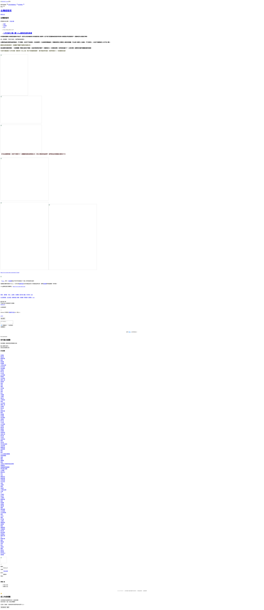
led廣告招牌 (3, 489)
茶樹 (2, 543)
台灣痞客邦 (6, 10)
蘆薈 (2, 540)
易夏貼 (30, 297)
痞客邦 (10, 312)
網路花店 (3, 476)
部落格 (5, 25)
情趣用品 (3, 522)
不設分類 (12, 21)
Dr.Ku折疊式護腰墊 (5, 453)
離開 (8, 607)
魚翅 (2, 401)
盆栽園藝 (3, 449)
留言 (13, 312)
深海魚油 (3, 439)
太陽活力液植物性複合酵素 (7, 463)
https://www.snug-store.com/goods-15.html (10, 272)
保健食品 (3, 432)
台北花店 (3, 481)
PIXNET (121, 590)
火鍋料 (13, 294)
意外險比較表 (4, 444)
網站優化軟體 (4, 468)
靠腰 (2, 457)
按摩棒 (2, 524)
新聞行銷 (3, 538)
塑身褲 (2, 551)
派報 (2, 483)
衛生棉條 (3, 532)
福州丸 (2, 398)
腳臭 (18, 297)
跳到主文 (3, 14)
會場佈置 (3, 480)
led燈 (2, 491)
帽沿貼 (2, 356)
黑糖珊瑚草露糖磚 (5, 467)
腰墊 (2, 458)
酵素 (2, 440)
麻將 (2, 514)
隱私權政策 (140, 590)
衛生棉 (2, 530)
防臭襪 (2, 363)
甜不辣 (21, 294)
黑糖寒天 (3, 465)
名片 (4, 27)
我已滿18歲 (3, 607)
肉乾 (2, 391)
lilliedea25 (3, 304)
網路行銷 (3, 535)
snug (33, 297)
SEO (2, 473)
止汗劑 (2, 373)
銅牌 (2, 486)
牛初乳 (2, 437)
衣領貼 (2, 355)
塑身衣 (2, 550)
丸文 (32, 294)
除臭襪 (10, 281)
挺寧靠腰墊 (3, 455)
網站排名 (3, 472)
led (1, 492)
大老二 (2, 515)
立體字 (2, 484)
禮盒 (24, 294)
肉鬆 (2, 385)
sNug (3, 281)
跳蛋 (2, 525)
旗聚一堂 (3, 380)
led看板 (2, 497)
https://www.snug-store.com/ (19, 286)
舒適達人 (3, 534)
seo (1, 537)
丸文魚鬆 (3, 510)
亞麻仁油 (3, 434)
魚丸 (9, 294)
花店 (2, 475)
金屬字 (2, 488)
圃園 (2, 548)
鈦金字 (2, 496)
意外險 (2, 442)
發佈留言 (3, 326)
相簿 (4, 24)
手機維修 (3, 529)
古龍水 (2, 546)
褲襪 (2, 507)
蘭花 (2, 452)
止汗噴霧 (3, 375)
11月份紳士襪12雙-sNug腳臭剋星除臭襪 (17, 33)
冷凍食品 (3, 399)
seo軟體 (2, 470)
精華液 (2, 541)
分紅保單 (3, 445)
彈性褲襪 (3, 509)
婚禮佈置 (3, 478)
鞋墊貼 (2, 376)
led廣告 (2, 494)
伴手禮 (28, 294)
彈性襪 (26, 297)
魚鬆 (2, 294)
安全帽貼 (3, 368)
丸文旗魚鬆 (3, 297)
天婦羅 (17, 294)
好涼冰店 (3, 366)
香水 (2, 545)
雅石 (2, 450)
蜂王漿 (2, 435)
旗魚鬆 (5, 294)
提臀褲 (2, 554)
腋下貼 (2, 371)
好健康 (2, 430)
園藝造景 (3, 447)
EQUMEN (3, 553)
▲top (2, 315)
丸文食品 (9, 297)
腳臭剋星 (21, 283)
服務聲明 (145, 590)
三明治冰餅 (3, 365)
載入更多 (3, 318)
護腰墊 (2, 460)
